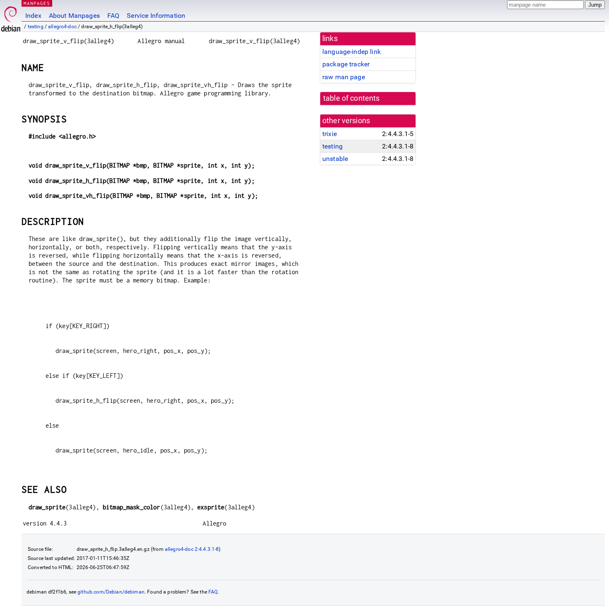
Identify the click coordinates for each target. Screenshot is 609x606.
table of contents (351, 98)
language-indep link (351, 52)
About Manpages (74, 15)
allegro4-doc (62, 26)
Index (33, 15)
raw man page (343, 77)
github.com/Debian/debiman (111, 592)
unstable (335, 159)
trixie (329, 134)
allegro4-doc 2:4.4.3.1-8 (192, 549)
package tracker (346, 64)
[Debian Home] (10, 17)
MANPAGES (37, 3)
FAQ (113, 15)
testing (36, 26)
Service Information (156, 15)
